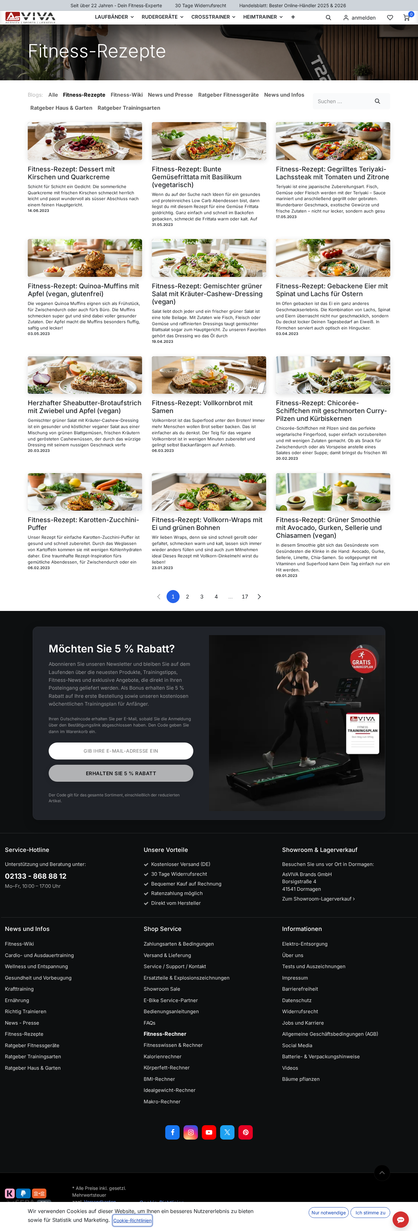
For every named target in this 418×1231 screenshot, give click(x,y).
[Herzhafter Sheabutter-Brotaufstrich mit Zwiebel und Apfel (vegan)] (85, 375)
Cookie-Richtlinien (132, 1220)
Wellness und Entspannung (36, 966)
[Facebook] (172, 1132)
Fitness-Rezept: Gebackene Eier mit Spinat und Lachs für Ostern (332, 290)
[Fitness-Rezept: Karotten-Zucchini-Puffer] (85, 492)
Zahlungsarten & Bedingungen (179, 944)
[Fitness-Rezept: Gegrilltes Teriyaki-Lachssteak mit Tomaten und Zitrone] (333, 141)
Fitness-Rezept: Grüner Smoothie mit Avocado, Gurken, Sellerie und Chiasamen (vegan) (329, 527)
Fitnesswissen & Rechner (173, 1045)
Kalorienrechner (163, 1056)
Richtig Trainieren (25, 1011)
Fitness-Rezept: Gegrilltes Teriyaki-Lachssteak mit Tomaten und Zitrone (332, 173)
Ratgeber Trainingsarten (33, 1056)
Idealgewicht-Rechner (170, 1090)
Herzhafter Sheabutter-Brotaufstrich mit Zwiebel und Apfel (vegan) (84, 407)
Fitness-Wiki (19, 944)
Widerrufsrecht (300, 1011)
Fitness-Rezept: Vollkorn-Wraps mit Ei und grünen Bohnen (207, 524)
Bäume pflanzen (301, 1079)
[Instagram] (191, 1132)
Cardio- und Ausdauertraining (39, 955)
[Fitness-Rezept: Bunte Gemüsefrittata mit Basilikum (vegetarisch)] (209, 141)
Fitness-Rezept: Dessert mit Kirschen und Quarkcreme (71, 173)
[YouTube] (209, 1132)
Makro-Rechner (162, 1101)
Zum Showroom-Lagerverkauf (317, 899)
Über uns (292, 955)
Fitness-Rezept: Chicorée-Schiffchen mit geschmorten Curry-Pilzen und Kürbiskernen (331, 411)
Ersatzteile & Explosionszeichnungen (187, 978)
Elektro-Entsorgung (305, 944)
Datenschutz (297, 1000)
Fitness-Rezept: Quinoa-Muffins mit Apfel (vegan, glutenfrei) (83, 290)
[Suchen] (377, 101)
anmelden (364, 17)
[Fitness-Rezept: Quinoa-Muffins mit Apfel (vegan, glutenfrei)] (85, 258)
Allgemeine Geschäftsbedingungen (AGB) (330, 1034)
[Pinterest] (245, 1132)
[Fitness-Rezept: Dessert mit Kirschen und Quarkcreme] (85, 141)
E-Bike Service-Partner (171, 1000)
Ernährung (17, 1000)
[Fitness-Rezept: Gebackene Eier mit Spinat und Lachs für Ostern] (333, 258)
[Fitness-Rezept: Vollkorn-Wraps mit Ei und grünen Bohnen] (209, 492)
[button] (328, 17)
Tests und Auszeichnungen (314, 966)
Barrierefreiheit (300, 989)
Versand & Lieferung (167, 955)
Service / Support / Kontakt (175, 966)
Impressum (295, 978)
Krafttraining (19, 989)
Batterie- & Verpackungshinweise (321, 1056)
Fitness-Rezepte (24, 1034)
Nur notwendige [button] (329, 1212)
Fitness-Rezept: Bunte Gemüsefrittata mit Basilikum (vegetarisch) (197, 177)
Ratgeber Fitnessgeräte (32, 1045)
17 (245, 596)
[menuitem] (293, 17)
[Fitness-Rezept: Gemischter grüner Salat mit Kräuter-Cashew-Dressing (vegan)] (209, 258)
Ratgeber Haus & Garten (33, 1068)
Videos (290, 1068)
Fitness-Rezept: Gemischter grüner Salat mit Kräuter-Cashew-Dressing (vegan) (207, 294)
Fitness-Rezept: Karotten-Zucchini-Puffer (83, 524)
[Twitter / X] (227, 1132)
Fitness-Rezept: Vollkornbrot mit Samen (202, 407)
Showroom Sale (162, 989)
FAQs (149, 1023)
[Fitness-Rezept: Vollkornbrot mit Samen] (209, 375)
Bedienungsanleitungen (171, 1011)
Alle (53, 94)
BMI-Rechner (159, 1079)
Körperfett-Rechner (167, 1067)
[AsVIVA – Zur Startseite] (30, 17)
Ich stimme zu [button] (370, 1212)
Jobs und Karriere (303, 1023)
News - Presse (22, 1023)
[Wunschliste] (390, 17)
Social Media (297, 1045)
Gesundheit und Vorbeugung (38, 978)
